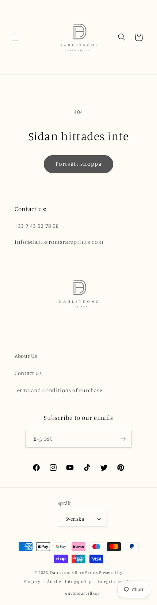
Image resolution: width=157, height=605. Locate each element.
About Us (26, 356)
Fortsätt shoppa (78, 163)
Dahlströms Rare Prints (74, 572)
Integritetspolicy (115, 581)
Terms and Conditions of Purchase (58, 390)
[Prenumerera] (122, 439)
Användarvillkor (82, 593)
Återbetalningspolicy (69, 581)
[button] (15, 37)
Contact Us (28, 373)
